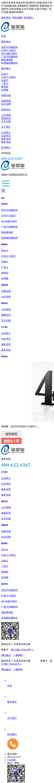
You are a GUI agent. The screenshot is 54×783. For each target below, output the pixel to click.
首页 (3, 36)
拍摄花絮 (6, 95)
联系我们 (28, 17)
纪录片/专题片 (8, 50)
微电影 (4, 86)
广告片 (4, 83)
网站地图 (17, 17)
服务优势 (6, 139)
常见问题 (6, 121)
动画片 (4, 80)
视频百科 (6, 118)
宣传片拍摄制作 (9, 47)
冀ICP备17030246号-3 (22, 649)
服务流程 (6, 142)
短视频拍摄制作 (9, 63)
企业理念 (6, 135)
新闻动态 (6, 109)
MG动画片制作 (9, 53)
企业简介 (6, 132)
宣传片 (4, 74)
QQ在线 (11, 760)
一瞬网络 (18, 655)
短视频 (4, 90)
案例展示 (6, 68)
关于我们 (6, 127)
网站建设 (6, 655)
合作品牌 (6, 104)
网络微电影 (7, 60)
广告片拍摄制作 (9, 56)
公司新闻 (6, 115)
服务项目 (6, 17)
